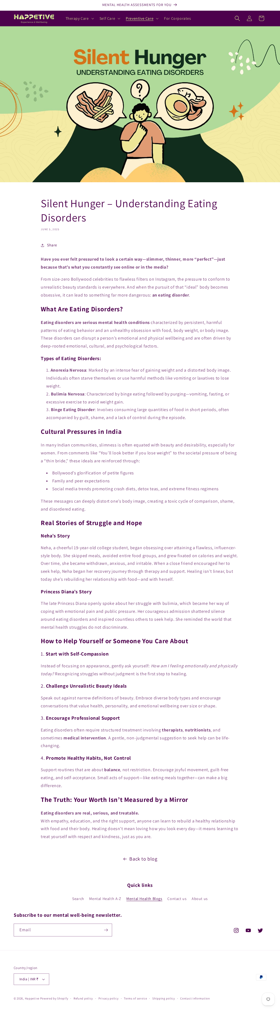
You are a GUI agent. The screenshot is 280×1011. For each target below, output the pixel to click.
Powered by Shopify (54, 998)
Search (78, 898)
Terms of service (135, 998)
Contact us (176, 898)
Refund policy (83, 998)
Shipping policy (163, 998)
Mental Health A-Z (105, 898)
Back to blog (143, 859)
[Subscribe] (106, 930)
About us (200, 898)
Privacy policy (108, 998)
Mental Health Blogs (144, 898)
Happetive (32, 998)
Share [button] (52, 245)
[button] (79, 18)
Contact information (195, 998)
